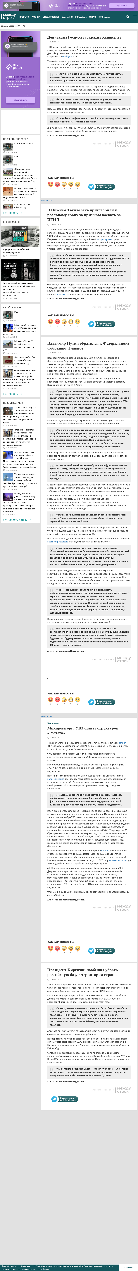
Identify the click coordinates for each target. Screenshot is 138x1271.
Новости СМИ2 (47, 200)
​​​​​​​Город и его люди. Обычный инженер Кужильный (16, 251)
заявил (122, 742)
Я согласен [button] (128, 1267)
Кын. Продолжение (23, 143)
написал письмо (55, 778)
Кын (16, 156)
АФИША (36, 17)
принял (105, 850)
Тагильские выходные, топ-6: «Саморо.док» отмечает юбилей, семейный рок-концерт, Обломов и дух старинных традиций (20, 480)
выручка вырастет (118, 860)
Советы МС (67, 17)
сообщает (67, 56)
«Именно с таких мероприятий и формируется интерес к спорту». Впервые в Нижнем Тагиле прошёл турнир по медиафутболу (20, 175)
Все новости (10, 213)
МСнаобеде (81, 17)
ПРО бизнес (104, 17)
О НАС (92, 17)
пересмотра (62, 294)
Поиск (128, 17)
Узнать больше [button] (43, 1269)
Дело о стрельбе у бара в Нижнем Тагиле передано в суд (25, 360)
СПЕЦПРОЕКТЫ (51, 17)
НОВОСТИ (24, 17)
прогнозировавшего (57, 541)
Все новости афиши (15, 520)
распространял (104, 239)
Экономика (53, 723)
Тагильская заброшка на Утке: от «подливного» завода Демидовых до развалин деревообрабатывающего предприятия (19, 289)
